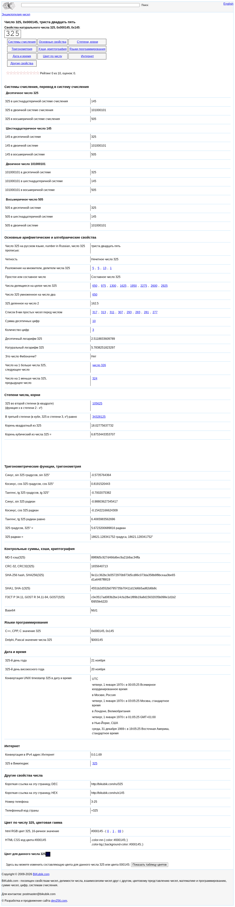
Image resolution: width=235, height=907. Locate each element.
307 (120, 312)
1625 (123, 285)
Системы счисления (22, 41)
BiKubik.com (41, 874)
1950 (133, 285)
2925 (164, 285)
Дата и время (22, 56)
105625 (97, 403)
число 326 (99, 365)
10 (94, 321)
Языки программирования (87, 49)
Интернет (87, 56)
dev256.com (59, 900)
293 (129, 312)
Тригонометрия (22, 49)
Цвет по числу (52, 56)
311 (112, 312)
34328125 (99, 416)
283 (137, 312)
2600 (154, 285)
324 (94, 378)
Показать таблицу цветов (150, 864)
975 (103, 285)
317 (94, 312)
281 (146, 312)
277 (155, 312)
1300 (113, 285)
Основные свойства (52, 41)
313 (103, 312)
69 (119, 831)
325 (94, 763)
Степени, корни (87, 41)
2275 (143, 285)
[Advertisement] (140, 53)
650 (94, 285)
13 (104, 268)
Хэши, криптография (52, 49)
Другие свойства (21, 63)
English (228, 3)
